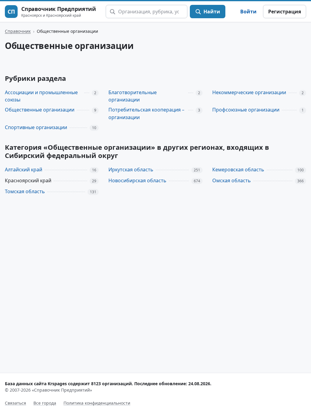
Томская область (25, 191)
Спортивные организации (36, 127)
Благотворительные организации (132, 96)
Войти (248, 11)
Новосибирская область (137, 180)
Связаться (15, 403)
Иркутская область (130, 169)
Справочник (18, 31)
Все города (44, 403)
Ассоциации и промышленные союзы (41, 96)
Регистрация (284, 11)
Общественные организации (39, 109)
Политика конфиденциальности (96, 403)
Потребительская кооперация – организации (146, 113)
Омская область (231, 180)
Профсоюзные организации (245, 109)
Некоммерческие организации (249, 92)
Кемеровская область (238, 169)
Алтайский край (23, 169)
